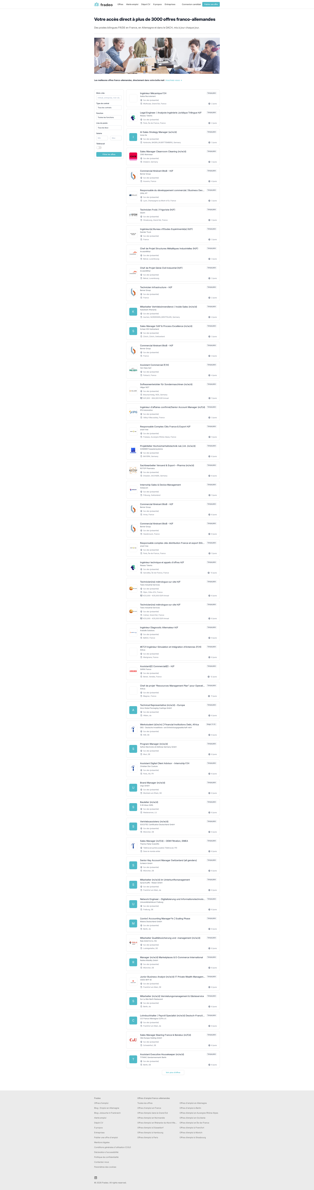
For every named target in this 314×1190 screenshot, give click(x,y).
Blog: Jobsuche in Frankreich (107, 1113)
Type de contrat (102, 103)
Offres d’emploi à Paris (147, 1137)
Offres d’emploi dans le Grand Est (152, 1113)
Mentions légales (102, 1142)
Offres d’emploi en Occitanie (192, 1118)
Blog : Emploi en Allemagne (106, 1108)
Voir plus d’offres (173, 1072)
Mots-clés (100, 93)
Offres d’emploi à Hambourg (150, 1132)
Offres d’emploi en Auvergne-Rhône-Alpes (199, 1113)
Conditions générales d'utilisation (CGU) (112, 1147)
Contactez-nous (101, 1162)
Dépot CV (145, 4)
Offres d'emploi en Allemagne (193, 1103)
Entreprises (170, 4)
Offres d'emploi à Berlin (190, 1108)
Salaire (99, 133)
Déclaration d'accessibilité (106, 1152)
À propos (157, 4)
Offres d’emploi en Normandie (151, 1118)
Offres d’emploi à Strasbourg (193, 1137)
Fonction (99, 113)
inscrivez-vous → (174, 80)
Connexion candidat (191, 4)
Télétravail (100, 144)
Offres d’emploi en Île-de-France (194, 1122)
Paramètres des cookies (105, 1167)
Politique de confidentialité (106, 1157)
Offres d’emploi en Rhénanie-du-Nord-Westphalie (157, 1122)
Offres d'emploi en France (149, 1108)
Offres (120, 4)
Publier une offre (211, 4)
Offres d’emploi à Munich (191, 1132)
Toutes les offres (144, 1103)
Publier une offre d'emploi (106, 1137)
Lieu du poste (101, 123)
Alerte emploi (132, 4)
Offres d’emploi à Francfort (192, 1127)
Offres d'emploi (101, 1103)
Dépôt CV (98, 1122)
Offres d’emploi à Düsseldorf (150, 1127)
